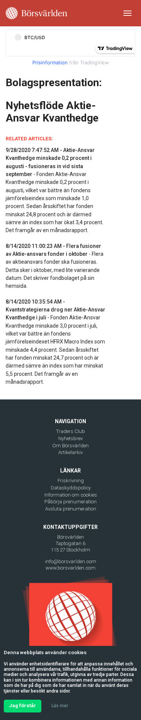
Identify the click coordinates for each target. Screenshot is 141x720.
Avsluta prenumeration (70, 509)
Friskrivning (71, 480)
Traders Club (70, 431)
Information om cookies (70, 495)
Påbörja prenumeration (70, 501)
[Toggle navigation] (127, 13)
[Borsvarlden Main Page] (36, 13)
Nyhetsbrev (70, 438)
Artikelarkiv (70, 452)
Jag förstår (22, 705)
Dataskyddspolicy (71, 488)
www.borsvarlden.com (70, 568)
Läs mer (60, 705)
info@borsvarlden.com (70, 561)
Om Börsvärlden (70, 445)
